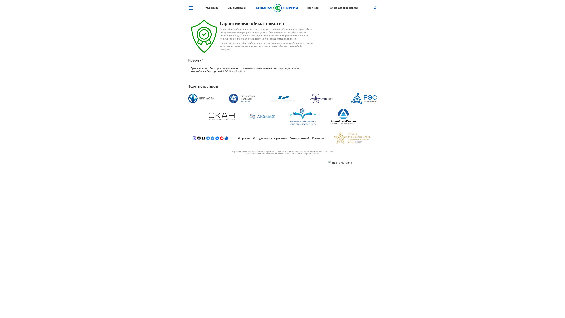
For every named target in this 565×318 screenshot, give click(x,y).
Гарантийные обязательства (252, 23)
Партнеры (313, 7)
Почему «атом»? (299, 138)
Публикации (211, 7)
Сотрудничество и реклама (269, 138)
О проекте (244, 138)
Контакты (318, 138)
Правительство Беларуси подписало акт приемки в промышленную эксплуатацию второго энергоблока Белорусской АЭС (246, 70)
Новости (194, 60)
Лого (277, 8)
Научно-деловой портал (343, 7)
